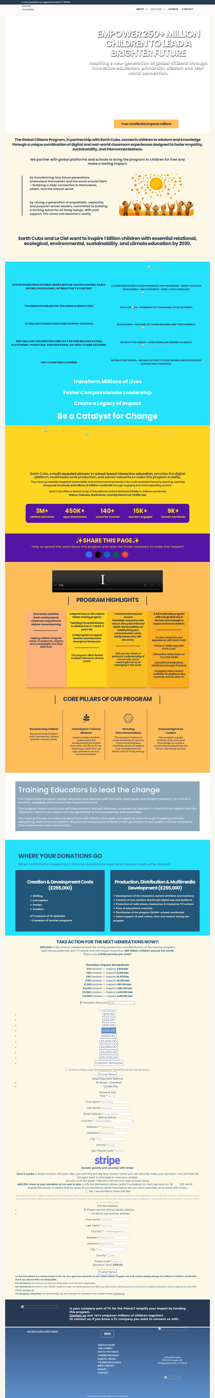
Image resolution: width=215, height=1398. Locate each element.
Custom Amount (108, 1063)
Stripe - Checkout (110, 1082)
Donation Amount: (95, 1002)
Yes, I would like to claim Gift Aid (109, 1191)
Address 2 (93, 1132)
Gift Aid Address (107, 1205)
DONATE (173, 9)
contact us (28, 1290)
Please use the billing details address (110, 1209)
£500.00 (108, 1036)
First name (93, 1219)
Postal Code (103, 1261)
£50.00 (108, 1025)
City (93, 1138)
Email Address (94, 1113)
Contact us (77, 1315)
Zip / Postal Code (103, 1150)
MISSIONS (156, 9)
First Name (93, 1101)
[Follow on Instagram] (165, 1367)
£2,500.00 (109, 1047)
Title (103, 1095)
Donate (107, 1334)
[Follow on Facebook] (169, 1367)
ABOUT (140, 9)
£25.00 (108, 1020)
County (101, 1255)
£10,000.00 (109, 1058)
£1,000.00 (109, 1041)
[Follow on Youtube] (177, 1367)
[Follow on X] (173, 1367)
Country (87, 1120)
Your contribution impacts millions (146, 124)
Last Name (94, 1107)
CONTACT (188, 9)
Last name (93, 1225)
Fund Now (107, 1074)
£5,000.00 (109, 1052)
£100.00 (108, 1030)
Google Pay (110, 1086)
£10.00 (109, 1014)
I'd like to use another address (110, 1213)
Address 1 (93, 1126)
